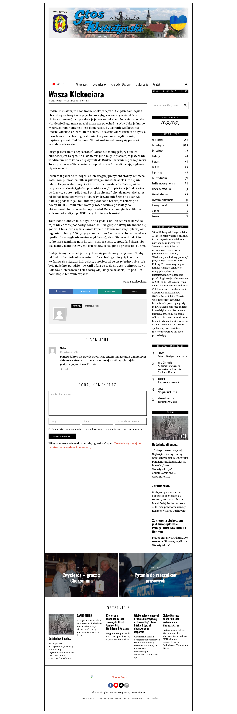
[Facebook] (50, 84)
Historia (156, 161)
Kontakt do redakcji (86, 698)
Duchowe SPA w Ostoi (167, 401)
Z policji (155, 211)
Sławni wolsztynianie (161, 189)
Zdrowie (155, 216)
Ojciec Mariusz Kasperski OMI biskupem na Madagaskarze (171, 620)
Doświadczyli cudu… (165, 444)
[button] (185, 105)
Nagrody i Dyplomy (121, 84)
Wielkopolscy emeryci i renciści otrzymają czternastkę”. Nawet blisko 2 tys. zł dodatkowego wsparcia (146, 623)
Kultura (155, 167)
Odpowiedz (64, 369)
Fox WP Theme (137, 692)
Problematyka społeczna (163, 183)
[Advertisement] (118, 59)
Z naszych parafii (159, 205)
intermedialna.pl (165, 398)
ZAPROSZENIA (161, 486)
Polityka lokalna (159, 178)
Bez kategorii (158, 145)
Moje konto (108, 698)
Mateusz (64, 348)
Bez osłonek (99, 84)
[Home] (58, 84)
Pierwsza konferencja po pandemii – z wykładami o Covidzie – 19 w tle (169, 369)
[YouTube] (54, 84)
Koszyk (99, 698)
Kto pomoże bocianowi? (168, 382)
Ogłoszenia (142, 84)
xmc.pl (160, 388)
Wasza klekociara (71, 101)
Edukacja (156, 156)
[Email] (63, 84)
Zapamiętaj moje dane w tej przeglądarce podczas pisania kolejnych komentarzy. (97, 429)
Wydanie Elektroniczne (141, 698)
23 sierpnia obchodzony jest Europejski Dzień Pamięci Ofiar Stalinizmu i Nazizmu (169, 526)
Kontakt (157, 84)
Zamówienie (156, 698)
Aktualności (82, 84)
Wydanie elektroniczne (162, 200)
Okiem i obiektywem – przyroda (172, 356)
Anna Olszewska (165, 362)
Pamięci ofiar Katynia (167, 392)
